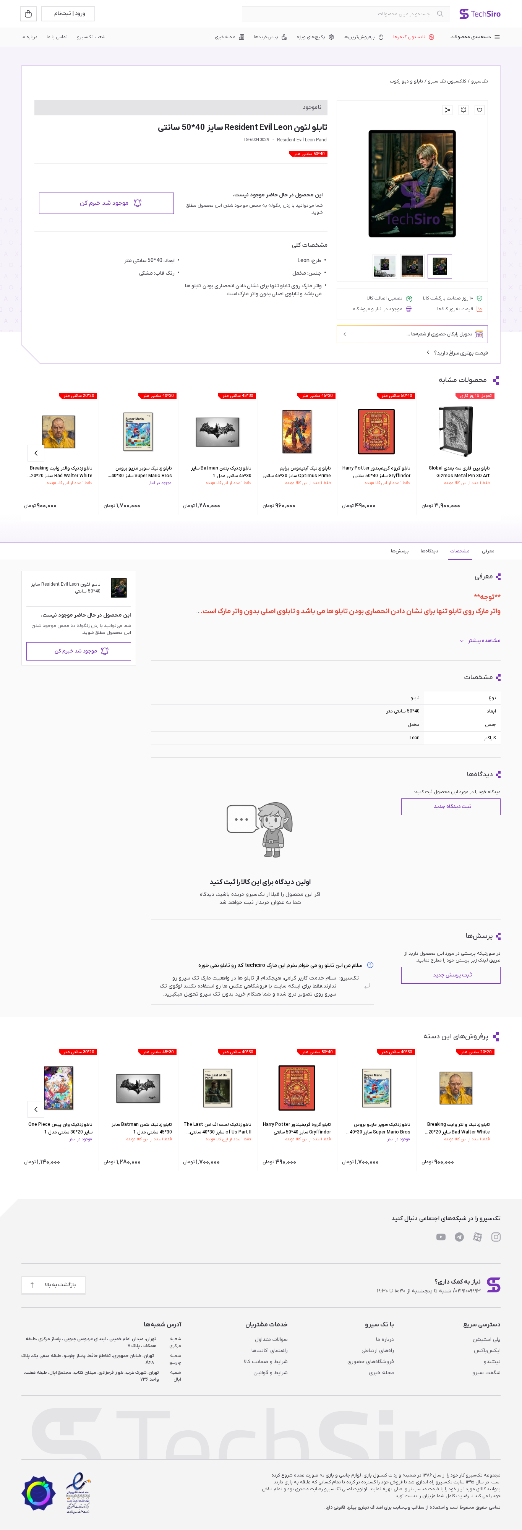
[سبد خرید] (29, 13)
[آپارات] (477, 1237)
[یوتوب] (441, 1237)
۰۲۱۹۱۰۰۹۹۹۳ (468, 1291)
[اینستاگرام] (496, 1237)
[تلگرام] (459, 1237)
